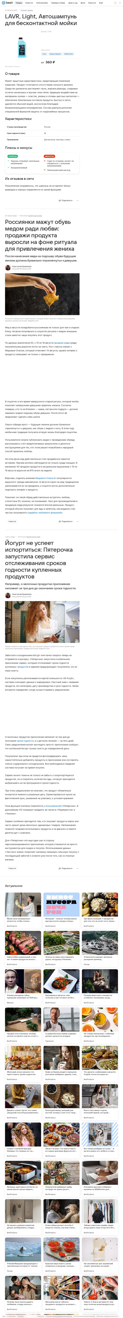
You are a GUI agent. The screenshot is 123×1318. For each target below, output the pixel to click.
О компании (11, 1316)
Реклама (20, 1316)
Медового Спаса (44, 478)
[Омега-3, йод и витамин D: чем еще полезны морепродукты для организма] (100, 1294)
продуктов (22, 667)
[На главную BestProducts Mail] (9, 3)
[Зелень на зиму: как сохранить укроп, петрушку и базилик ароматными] (61, 949)
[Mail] (3, 3)
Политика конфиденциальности (108, 1316)
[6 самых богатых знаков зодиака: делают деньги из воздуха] (61, 1026)
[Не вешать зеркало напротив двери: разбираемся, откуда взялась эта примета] (23, 1217)
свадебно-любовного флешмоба (45, 512)
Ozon (44, 54)
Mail (3, 1316)
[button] (42, 294)
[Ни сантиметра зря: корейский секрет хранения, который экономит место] (100, 1255)
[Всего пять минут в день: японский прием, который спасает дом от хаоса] (100, 1102)
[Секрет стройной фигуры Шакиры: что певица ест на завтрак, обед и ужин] (23, 1140)
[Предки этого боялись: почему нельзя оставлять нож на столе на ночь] (23, 1026)
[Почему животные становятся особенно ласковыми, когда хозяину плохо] (100, 987)
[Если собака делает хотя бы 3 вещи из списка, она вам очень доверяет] (61, 1217)
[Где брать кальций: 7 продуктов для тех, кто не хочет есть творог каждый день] (100, 911)
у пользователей (52, 806)
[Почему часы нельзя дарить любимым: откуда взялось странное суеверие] (23, 1294)
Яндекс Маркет (55, 54)
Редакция (40, 1316)
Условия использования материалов (59, 1316)
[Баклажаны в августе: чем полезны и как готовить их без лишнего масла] (61, 987)
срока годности (25, 741)
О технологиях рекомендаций (84, 1316)
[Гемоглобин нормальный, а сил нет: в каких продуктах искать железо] (23, 949)
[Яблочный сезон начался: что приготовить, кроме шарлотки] (23, 1064)
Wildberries (68, 54)
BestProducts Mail (35, 216)
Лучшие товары (27, 10)
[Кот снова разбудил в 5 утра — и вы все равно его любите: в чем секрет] (100, 1140)
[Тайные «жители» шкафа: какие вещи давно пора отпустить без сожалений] (100, 1217)
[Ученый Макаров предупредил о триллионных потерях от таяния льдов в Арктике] (23, 1255)
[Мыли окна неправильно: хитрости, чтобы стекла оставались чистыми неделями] (23, 911)
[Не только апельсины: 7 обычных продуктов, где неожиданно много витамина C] (100, 1026)
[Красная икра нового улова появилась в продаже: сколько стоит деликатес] (61, 1255)
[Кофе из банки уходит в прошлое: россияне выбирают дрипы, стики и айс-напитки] (61, 1064)
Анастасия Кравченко (21, 266)
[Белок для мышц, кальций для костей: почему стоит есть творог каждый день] (61, 1102)
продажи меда (62, 343)
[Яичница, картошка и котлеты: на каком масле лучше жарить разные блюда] (23, 1179)
